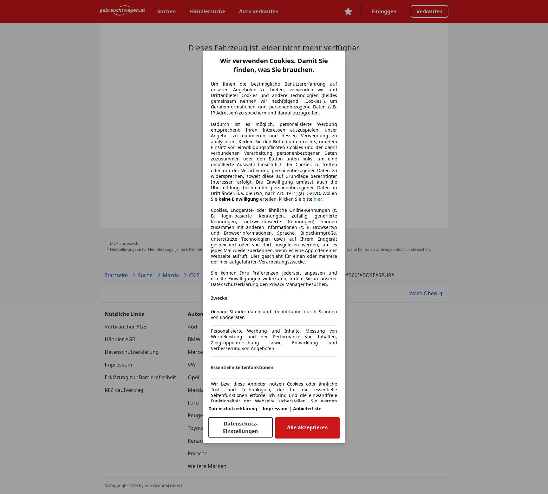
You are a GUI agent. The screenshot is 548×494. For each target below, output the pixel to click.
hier (318, 199)
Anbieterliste (307, 409)
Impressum (275, 409)
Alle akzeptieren (307, 427)
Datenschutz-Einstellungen (240, 427)
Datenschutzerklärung (232, 409)
